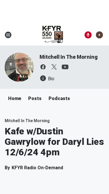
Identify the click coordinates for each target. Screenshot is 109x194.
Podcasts (59, 98)
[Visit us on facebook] (43, 66)
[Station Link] (52, 35)
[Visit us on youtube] (65, 66)
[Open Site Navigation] (8, 34)
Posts (35, 98)
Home (14, 98)
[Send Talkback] (88, 34)
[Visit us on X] (54, 66)
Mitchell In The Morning (68, 57)
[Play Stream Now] (99, 34)
